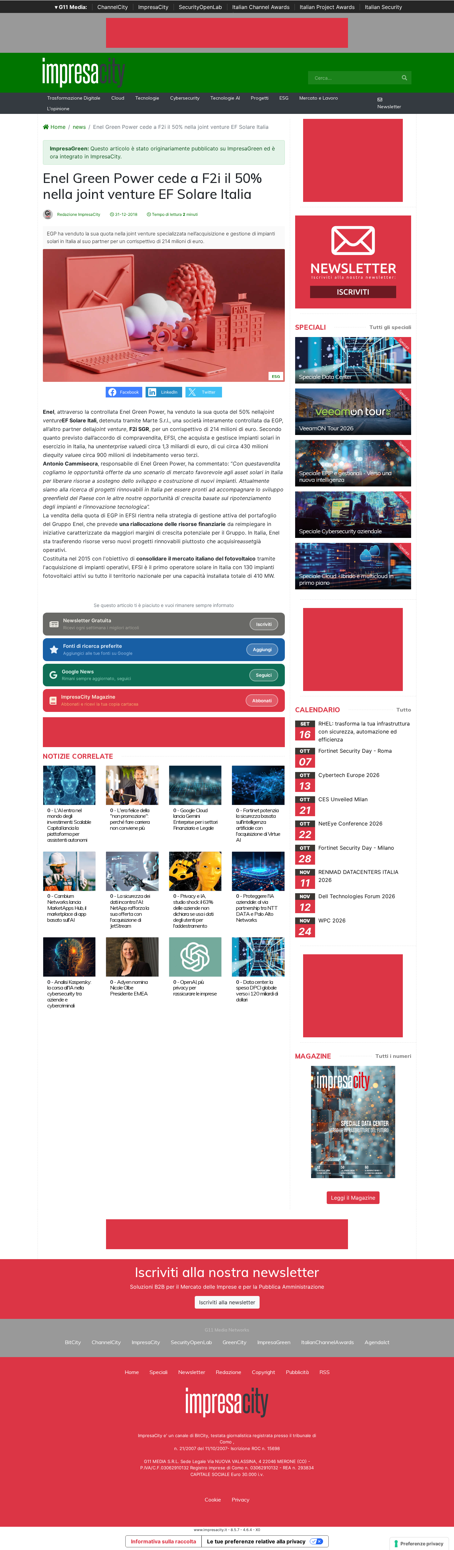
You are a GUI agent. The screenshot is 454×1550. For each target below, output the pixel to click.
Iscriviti (264, 624)
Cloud (117, 98)
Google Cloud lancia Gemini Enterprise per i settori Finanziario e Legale (195, 819)
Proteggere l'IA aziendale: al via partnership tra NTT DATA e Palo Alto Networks (257, 908)
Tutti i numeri (393, 1056)
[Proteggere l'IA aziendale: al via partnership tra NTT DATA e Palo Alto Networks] (258, 870)
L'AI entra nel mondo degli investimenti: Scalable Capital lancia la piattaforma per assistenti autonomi (69, 825)
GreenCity (235, 1342)
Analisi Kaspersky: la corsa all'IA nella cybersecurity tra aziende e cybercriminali (69, 994)
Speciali (159, 1372)
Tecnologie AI (225, 98)
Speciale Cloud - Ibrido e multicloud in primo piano (346, 579)
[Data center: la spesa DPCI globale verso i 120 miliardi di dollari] (258, 956)
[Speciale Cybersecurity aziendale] (353, 514)
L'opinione (58, 109)
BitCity (73, 1342)
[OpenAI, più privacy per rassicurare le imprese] (195, 956)
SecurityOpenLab (200, 7)
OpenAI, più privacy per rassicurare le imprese (195, 988)
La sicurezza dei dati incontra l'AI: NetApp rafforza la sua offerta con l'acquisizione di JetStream (130, 911)
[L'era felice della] (132, 784)
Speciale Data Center (325, 377)
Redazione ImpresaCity (78, 214)
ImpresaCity (153, 7)
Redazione (228, 1372)
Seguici (264, 675)
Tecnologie (147, 98)
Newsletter (389, 107)
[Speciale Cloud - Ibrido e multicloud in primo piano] (353, 566)
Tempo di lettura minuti (174, 214)
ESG (284, 98)
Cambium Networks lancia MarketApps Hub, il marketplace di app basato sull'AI (66, 908)
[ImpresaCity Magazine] (353, 1121)
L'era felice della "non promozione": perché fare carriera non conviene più (130, 819)
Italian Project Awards (327, 7)
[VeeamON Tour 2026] (353, 411)
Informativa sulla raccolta (163, 1541)
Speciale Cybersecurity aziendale (340, 531)
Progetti (260, 98)
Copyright (263, 1372)
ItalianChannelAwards (327, 1342)
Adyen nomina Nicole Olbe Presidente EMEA (129, 988)
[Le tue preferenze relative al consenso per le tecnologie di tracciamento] (419, 1543)
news (79, 127)
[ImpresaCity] (84, 72)
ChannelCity (112, 7)
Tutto (403, 709)
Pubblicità (297, 1372)
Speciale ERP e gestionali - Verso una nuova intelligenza (345, 476)
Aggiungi (262, 649)
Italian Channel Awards (260, 7)
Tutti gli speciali (390, 327)
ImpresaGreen (273, 1342)
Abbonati (262, 700)
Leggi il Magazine (353, 1197)
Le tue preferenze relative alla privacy (256, 1541)
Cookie (213, 1499)
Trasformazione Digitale (73, 98)
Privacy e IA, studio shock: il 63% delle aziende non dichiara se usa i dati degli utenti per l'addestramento (193, 911)
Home (57, 127)
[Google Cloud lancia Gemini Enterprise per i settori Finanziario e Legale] (195, 784)
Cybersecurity (184, 98)
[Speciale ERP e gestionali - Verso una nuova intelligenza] (353, 463)
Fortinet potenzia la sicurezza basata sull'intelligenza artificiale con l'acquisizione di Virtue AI (258, 825)
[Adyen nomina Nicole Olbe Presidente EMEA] (132, 956)
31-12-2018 (125, 214)
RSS (324, 1372)
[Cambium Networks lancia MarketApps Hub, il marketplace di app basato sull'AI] (69, 870)
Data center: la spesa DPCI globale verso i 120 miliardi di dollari (257, 991)
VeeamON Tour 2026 (326, 428)
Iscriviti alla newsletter (227, 1302)
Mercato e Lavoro (318, 98)
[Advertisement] (227, 1234)
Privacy (241, 1499)
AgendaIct (377, 1342)
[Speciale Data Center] (353, 360)
